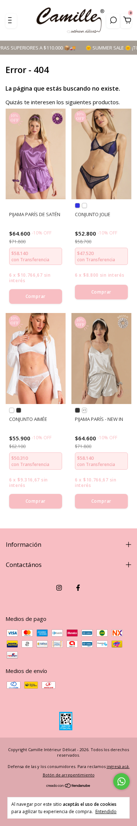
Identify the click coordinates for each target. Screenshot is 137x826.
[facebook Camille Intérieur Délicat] (78, 587)
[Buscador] (113, 21)
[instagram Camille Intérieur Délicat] (59, 587)
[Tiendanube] (68, 786)
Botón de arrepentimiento (69, 775)
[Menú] (11, 21)
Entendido (106, 811)
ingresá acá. (118, 766)
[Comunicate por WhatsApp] (121, 781)
